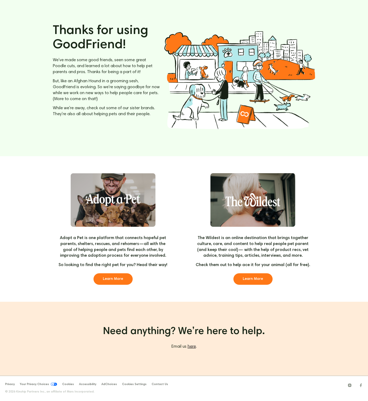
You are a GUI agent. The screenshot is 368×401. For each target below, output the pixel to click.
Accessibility (87, 384)
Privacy (10, 384)
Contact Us (160, 384)
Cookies (68, 384)
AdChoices (109, 384)
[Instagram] (350, 385)
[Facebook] (361, 385)
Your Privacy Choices (34, 384)
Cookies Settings (134, 384)
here (192, 346)
